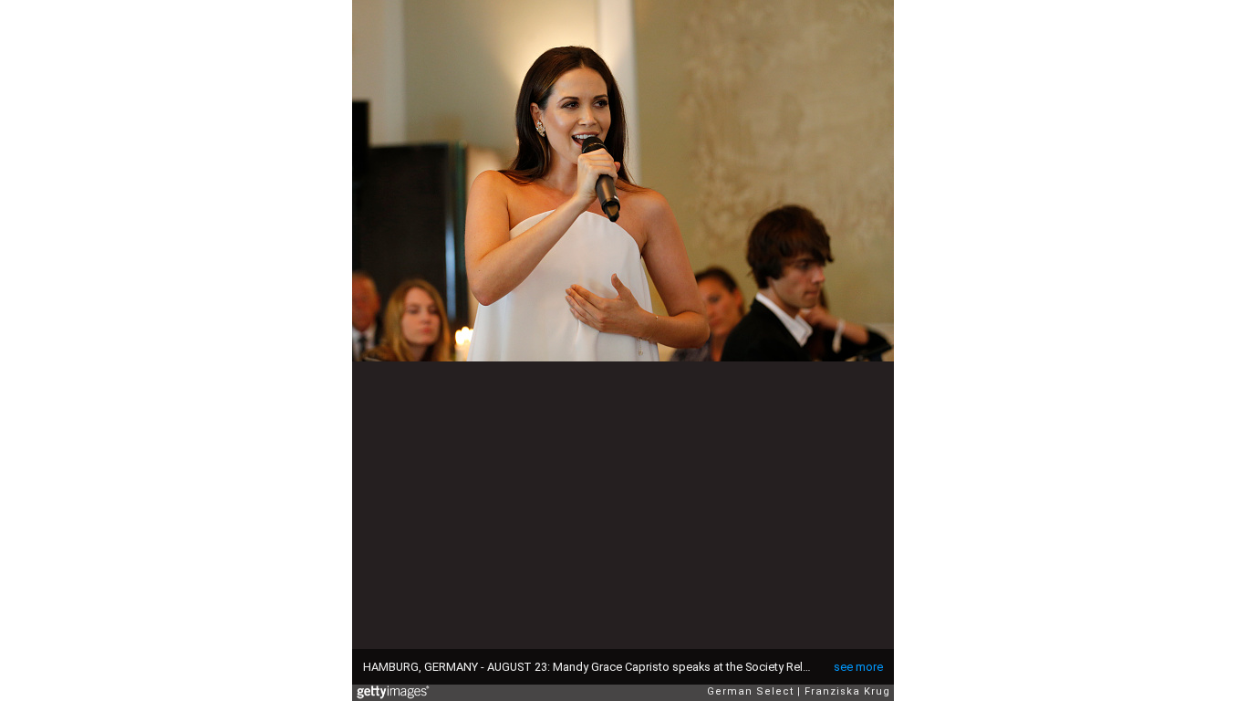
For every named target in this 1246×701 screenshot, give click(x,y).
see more (858, 667)
